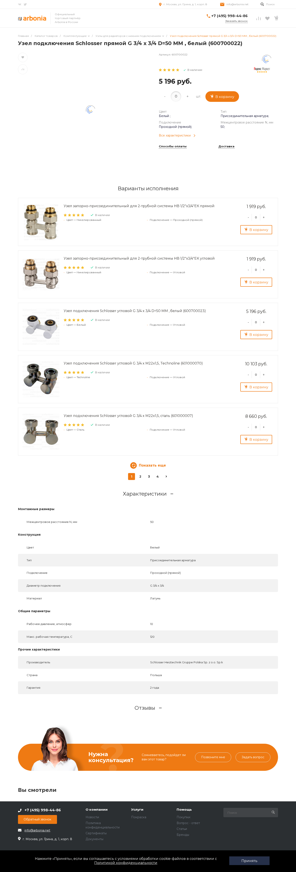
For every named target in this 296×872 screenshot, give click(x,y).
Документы (94, 839)
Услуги (137, 810)
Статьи (182, 829)
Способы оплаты (173, 146)
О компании (97, 810)
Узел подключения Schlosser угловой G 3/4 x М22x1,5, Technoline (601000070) (133, 363)
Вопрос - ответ (188, 823)
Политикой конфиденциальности (125, 863)
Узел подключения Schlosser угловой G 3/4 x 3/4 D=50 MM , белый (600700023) (135, 311)
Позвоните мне (213, 757)
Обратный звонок (37, 819)
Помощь (184, 810)
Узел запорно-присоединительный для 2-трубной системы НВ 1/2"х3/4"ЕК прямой (139, 206)
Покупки (183, 817)
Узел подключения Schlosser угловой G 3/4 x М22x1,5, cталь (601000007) (128, 416)
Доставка (226, 146)
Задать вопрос (253, 757)
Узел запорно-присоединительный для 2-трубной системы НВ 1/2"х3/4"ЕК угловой (139, 258)
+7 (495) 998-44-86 (229, 16)
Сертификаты (96, 833)
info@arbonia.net (237, 4)
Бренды (183, 835)
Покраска (138, 817)
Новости (92, 817)
